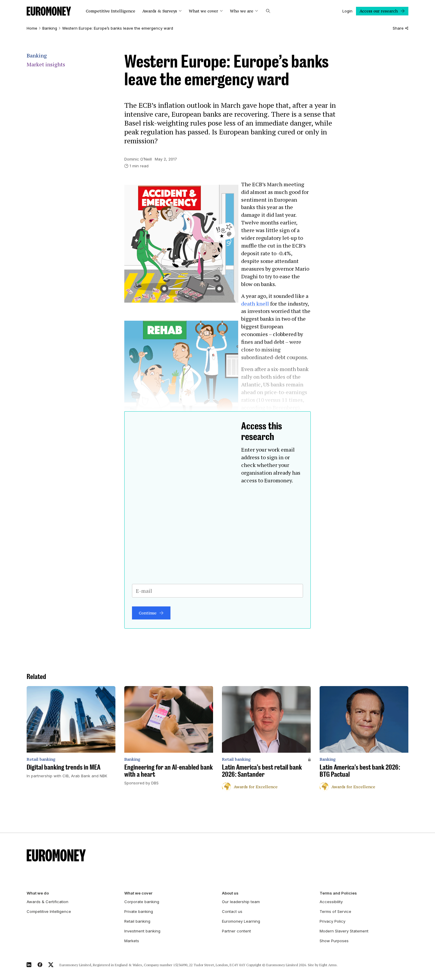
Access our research (379, 11)
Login (347, 11)
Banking (49, 28)
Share (398, 28)
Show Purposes (334, 940)
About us (230, 893)
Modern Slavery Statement (344, 931)
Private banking (138, 911)
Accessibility (331, 901)
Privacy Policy (332, 921)
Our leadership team (241, 901)
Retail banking (137, 921)
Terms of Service (335, 911)
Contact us (232, 911)
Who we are (241, 11)
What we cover (203, 11)
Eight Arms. (328, 965)
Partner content (236, 931)
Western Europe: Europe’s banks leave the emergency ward (117, 28)
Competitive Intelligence (110, 11)
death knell (255, 303)
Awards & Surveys (159, 11)
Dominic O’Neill (138, 159)
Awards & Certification (47, 901)
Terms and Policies (338, 893)
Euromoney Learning (241, 921)
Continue (148, 613)
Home (32, 28)
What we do (38, 893)
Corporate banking (141, 901)
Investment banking (142, 931)
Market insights (46, 64)
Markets (131, 940)
